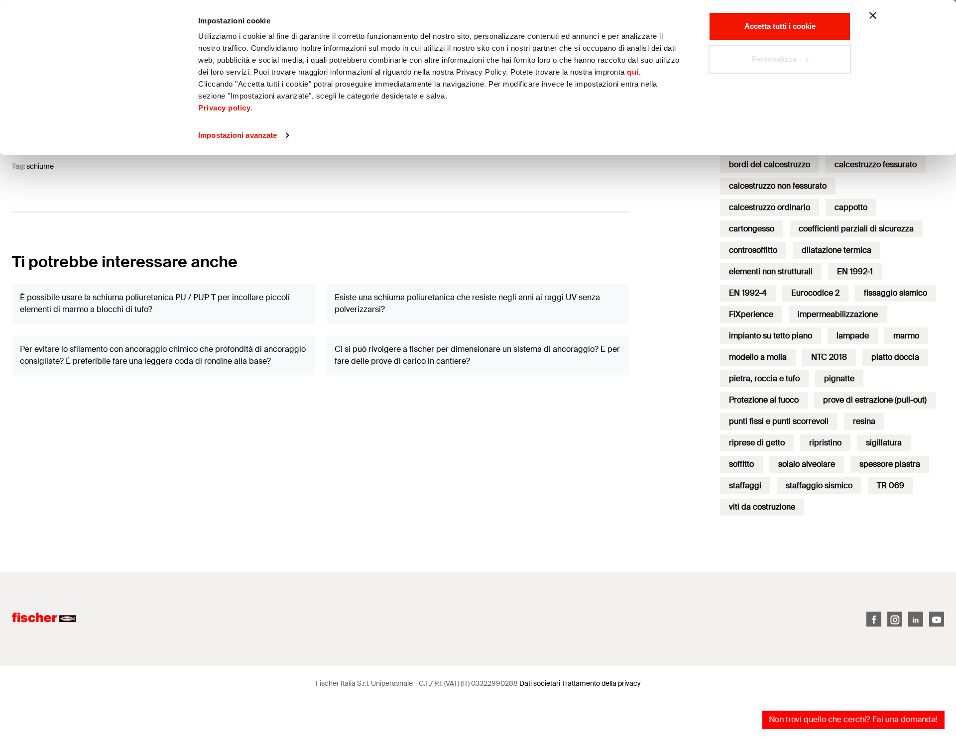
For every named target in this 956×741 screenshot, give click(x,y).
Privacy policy (224, 108)
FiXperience (751, 314)
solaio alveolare (806, 464)
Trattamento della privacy (601, 683)
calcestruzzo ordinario (769, 207)
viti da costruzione (762, 507)
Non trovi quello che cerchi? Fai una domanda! (853, 719)
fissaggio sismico (895, 293)
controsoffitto (753, 250)
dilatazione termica (836, 250)
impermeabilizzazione (838, 314)
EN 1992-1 (855, 271)
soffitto (741, 464)
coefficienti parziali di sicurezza (856, 228)
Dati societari (539, 683)
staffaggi (745, 485)
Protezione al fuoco (764, 400)
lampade (852, 335)
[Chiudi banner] (872, 15)
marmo (906, 335)
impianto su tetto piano (770, 335)
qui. (634, 72)
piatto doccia (895, 357)
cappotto (851, 207)
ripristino (825, 442)
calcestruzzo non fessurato (778, 186)
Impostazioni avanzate (237, 135)
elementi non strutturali (771, 271)
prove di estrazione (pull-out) (875, 400)
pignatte (839, 378)
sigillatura (884, 442)
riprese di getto (757, 442)
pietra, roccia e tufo (764, 378)
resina (864, 421)
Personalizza (774, 59)
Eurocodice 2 (815, 293)
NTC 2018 (829, 357)
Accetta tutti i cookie (780, 26)
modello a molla (758, 357)
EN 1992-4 (748, 293)
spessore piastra (889, 464)
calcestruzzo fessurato (876, 164)
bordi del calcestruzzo (769, 164)
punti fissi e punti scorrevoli (779, 421)
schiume (40, 166)
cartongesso (751, 228)
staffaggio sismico (819, 485)
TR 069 (890, 485)
